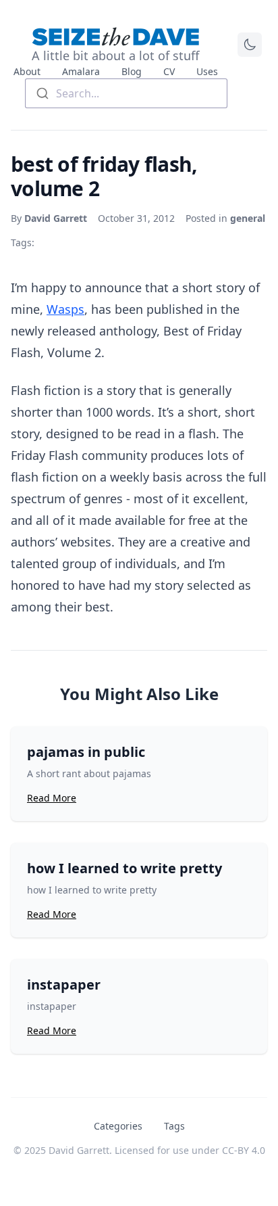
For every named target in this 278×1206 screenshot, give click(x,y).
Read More (51, 797)
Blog (131, 71)
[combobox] (126, 93)
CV (169, 71)
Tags (174, 1125)
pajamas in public (86, 752)
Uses (207, 71)
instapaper (64, 984)
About (26, 71)
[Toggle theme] (250, 44)
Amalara (81, 71)
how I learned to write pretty (124, 868)
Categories (118, 1125)
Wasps (65, 309)
